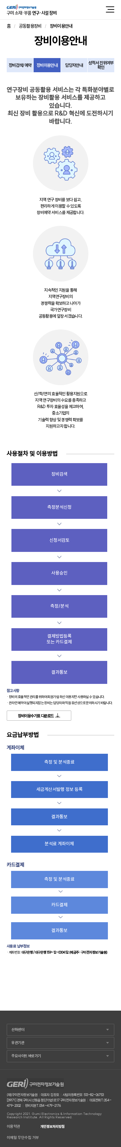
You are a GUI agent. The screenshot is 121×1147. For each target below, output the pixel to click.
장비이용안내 (47, 65)
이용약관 (13, 1126)
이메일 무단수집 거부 (23, 1138)
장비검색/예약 (20, 65)
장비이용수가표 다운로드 (35, 715)
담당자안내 (74, 65)
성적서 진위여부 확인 (101, 65)
